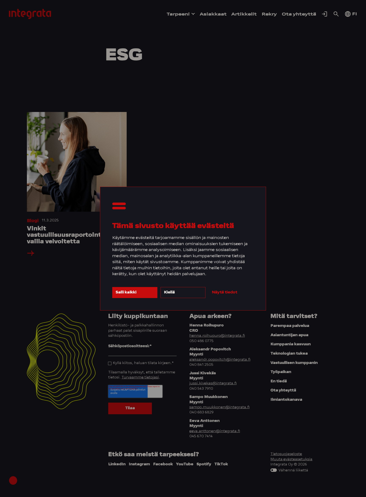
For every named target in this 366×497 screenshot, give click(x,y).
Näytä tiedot (224, 292)
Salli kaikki (126, 292)
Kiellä (169, 292)
